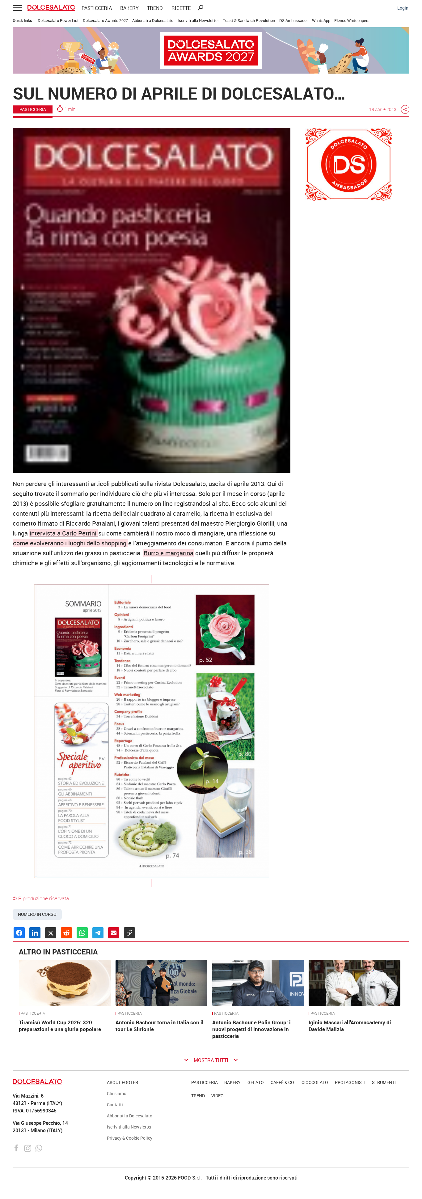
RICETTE (181, 8)
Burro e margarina (168, 553)
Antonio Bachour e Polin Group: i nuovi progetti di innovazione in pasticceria (251, 1029)
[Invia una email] (113, 932)
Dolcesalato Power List (58, 20)
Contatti (115, 1104)
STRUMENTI (384, 1082)
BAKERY (129, 8)
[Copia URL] (129, 932)
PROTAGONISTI (350, 1082)
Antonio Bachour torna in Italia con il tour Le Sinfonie (160, 1026)
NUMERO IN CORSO (37, 914)
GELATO (255, 1082)
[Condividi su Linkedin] (34, 932)
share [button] (405, 109)
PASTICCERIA (97, 8)
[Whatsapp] (39, 1147)
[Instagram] (28, 1147)
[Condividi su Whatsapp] (82, 932)
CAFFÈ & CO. (283, 1082)
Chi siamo (116, 1093)
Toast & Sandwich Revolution (249, 20)
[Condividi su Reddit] (66, 932)
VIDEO (217, 1096)
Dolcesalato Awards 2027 (105, 20)
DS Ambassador (293, 20)
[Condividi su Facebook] (19, 932)
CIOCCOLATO (315, 1082)
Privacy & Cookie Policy (129, 1138)
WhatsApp (321, 20)
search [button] (200, 7)
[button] (17, 8)
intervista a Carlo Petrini (64, 533)
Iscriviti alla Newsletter (198, 20)
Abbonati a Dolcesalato (152, 20)
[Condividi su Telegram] (97, 932)
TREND (155, 8)
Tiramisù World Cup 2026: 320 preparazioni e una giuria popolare (60, 1026)
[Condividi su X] (50, 932)
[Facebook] (17, 1147)
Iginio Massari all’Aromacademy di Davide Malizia (350, 1026)
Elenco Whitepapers (351, 20)
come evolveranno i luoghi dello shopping (70, 543)
